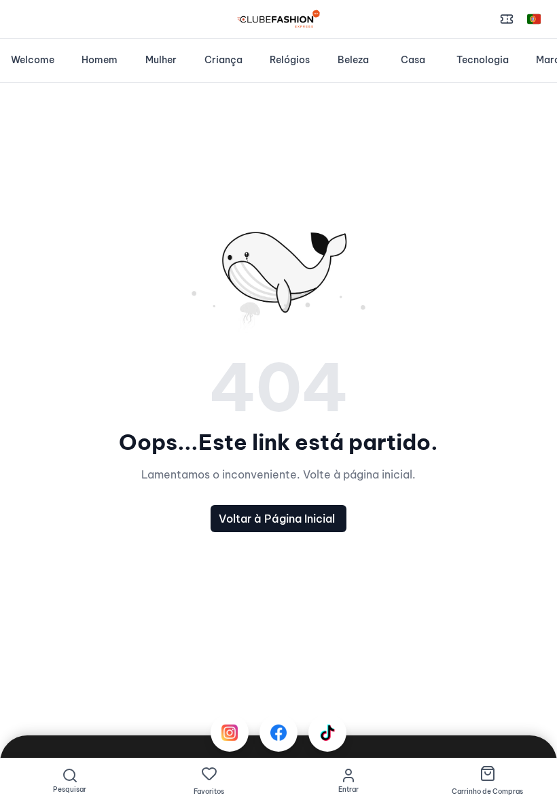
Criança (223, 60)
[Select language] (534, 19)
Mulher (161, 60)
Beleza (353, 60)
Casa (413, 60)
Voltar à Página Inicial (277, 518)
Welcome (32, 60)
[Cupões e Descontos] (507, 19)
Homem (100, 60)
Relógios (290, 60)
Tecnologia (482, 60)
